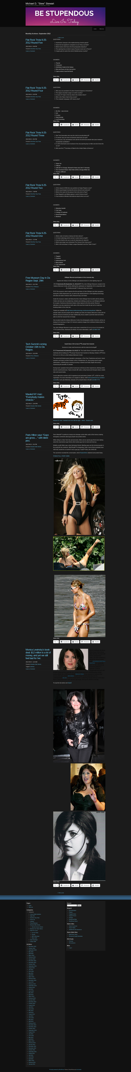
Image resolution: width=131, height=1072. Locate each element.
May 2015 (31, 992)
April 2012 (31, 1039)
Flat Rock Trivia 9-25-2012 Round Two (36, 186)
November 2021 (32, 962)
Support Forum (72, 915)
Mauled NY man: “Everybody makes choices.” (35, 397)
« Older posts (61, 37)
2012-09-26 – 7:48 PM (31, 191)
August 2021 (32, 967)
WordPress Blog (73, 919)
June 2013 (31, 1017)
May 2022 (31, 951)
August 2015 (32, 987)
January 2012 (32, 1044)
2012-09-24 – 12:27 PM (31, 284)
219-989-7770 (96, 380)
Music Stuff (34, 937)
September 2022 (33, 950)
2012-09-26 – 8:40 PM (31, 46)
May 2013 (31, 1019)
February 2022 (32, 957)
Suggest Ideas (72, 914)
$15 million (71, 676)
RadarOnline (83, 453)
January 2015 (32, 999)
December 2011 (32, 1046)
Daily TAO (32, 915)
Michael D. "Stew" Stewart (40, 3)
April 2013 (31, 1021)
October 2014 (32, 1003)
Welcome (102, 28)
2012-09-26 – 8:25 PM (31, 94)
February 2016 (32, 983)
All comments (72, 942)
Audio (95, 28)
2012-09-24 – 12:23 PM (31, 353)
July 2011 (31, 1055)
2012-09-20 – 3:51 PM (31, 444)
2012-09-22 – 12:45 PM (31, 403)
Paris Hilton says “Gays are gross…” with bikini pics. (37, 438)
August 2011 (32, 1053)
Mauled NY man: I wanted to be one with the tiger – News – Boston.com (73, 420)
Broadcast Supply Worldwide (76, 936)
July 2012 (31, 1033)
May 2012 (31, 1037)
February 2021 (32, 978)
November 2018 (32, 980)
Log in (70, 947)
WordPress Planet (73, 921)
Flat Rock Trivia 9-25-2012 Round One (36, 234)
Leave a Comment (30, 51)
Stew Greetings (33, 939)
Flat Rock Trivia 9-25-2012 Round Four (36, 89)
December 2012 (32, 1024)
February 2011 (32, 1062)
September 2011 (33, 1051)
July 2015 (31, 989)
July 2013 (31, 1016)
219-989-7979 (96, 329)
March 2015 (31, 996)
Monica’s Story (80, 674)
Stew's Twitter (72, 927)
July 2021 (31, 969)
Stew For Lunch (34, 930)
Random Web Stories (36, 406)
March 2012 (31, 1041)
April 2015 (31, 994)
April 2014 (31, 1012)
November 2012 (32, 1026)
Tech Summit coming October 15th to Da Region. (36, 347)
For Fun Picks (35, 932)
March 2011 (31, 1060)
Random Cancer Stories (37, 926)
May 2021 (31, 973)
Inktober (32, 921)
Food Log (32, 919)
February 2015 (32, 998)
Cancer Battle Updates (35, 914)
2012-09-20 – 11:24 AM (31, 662)
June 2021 (31, 971)
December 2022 (32, 946)
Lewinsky (32, 666)
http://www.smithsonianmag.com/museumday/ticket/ (81, 310)
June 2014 (31, 1008)
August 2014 (32, 1005)
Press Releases (35, 286)
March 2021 (31, 976)
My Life (65, 678)
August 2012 (32, 1032)
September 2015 (33, 985)
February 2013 (32, 1023)
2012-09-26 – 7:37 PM (31, 239)
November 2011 (32, 1048)
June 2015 (31, 991)
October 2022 (32, 948)
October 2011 (32, 1049)
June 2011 (31, 1057)
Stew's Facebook (73, 926)
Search (69, 903)
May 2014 (31, 1010)
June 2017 (31, 982)
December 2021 (32, 960)
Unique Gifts (33, 941)
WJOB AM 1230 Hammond (75, 929)
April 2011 (31, 1058)
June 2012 (31, 1035)
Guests (33, 934)
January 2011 (32, 1064)
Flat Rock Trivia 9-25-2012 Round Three (36, 134)
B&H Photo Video (73, 934)
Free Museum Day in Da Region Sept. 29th (38, 279)
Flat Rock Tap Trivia (36, 48)
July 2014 (31, 1007)
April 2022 (31, 953)
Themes (71, 917)
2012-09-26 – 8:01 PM (31, 139)
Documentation (72, 910)
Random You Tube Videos (36, 928)
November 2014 (32, 1001)
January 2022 (32, 958)
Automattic (78, 1069)
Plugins (71, 912)
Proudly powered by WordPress (56, 1069)
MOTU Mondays (35, 936)
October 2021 (32, 964)
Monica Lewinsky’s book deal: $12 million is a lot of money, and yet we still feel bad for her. (38, 654)
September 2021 (33, 966)
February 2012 (32, 1042)
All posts (71, 941)
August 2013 (32, 1014)
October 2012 (32, 1028)
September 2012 (33, 1030)
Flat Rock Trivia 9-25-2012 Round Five (36, 41)
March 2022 (31, 955)
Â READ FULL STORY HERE (61, 456)
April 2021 (31, 974)
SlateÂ (70, 683)
